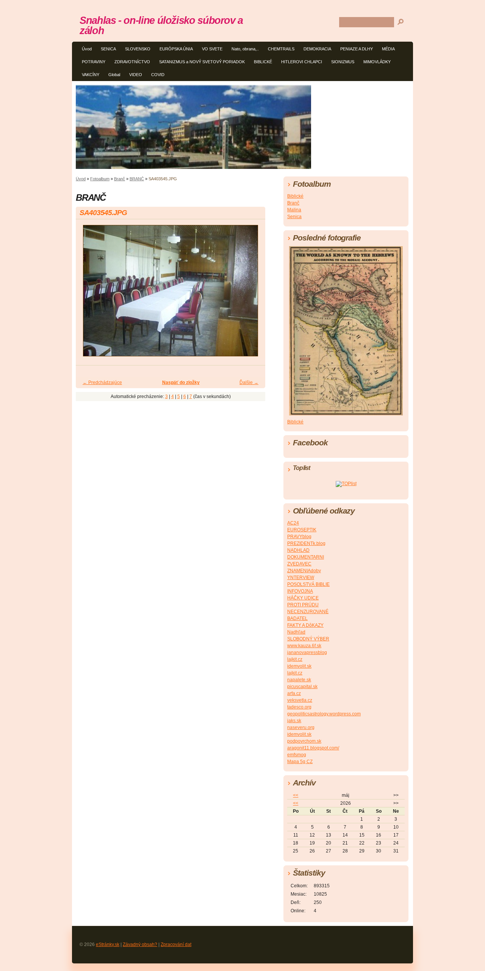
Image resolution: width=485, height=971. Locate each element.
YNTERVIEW (300, 577)
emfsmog (296, 754)
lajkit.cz (294, 659)
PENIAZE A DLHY (356, 49)
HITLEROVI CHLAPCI (301, 61)
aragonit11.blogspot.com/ (313, 748)
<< (295, 795)
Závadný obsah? (140, 944)
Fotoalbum (100, 178)
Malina (294, 209)
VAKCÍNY (90, 74)
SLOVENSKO (137, 49)
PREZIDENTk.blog (306, 543)
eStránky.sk (107, 944)
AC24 (293, 523)
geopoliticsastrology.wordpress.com (324, 714)
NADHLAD (298, 550)
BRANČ (137, 178)
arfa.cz (294, 693)
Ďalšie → (248, 382)
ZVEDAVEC (299, 564)
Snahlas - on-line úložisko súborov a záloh (161, 25)
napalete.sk (299, 679)
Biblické (295, 196)
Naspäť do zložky (181, 382)
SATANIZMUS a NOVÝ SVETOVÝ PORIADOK (202, 61)
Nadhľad (296, 632)
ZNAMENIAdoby (304, 570)
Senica (294, 216)
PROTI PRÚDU (303, 604)
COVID (157, 74)
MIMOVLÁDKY (377, 61)
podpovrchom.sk (304, 741)
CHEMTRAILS (281, 49)
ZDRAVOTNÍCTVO (132, 61)
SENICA (108, 49)
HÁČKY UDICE (303, 598)
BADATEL (297, 618)
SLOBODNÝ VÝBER (308, 639)
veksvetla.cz (299, 700)
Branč (119, 178)
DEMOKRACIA (317, 49)
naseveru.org (300, 727)
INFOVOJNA (300, 591)
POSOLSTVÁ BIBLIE (308, 584)
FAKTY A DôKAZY (305, 625)
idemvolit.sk (299, 666)
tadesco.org (299, 707)
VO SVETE (212, 49)
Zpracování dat (176, 944)
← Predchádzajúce (102, 382)
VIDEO (135, 74)
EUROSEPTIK (301, 529)
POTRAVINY (93, 61)
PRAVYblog (299, 536)
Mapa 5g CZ (300, 761)
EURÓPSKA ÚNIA (176, 49)
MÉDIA (388, 49)
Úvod (87, 49)
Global (114, 74)
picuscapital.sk (302, 686)
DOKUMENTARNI (305, 557)
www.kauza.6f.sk (304, 645)
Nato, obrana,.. (245, 49)
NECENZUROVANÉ (308, 611)
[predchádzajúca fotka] (88, 294)
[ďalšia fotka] (252, 294)
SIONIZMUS (342, 61)
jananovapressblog (307, 652)
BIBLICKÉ (263, 61)
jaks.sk (294, 720)
